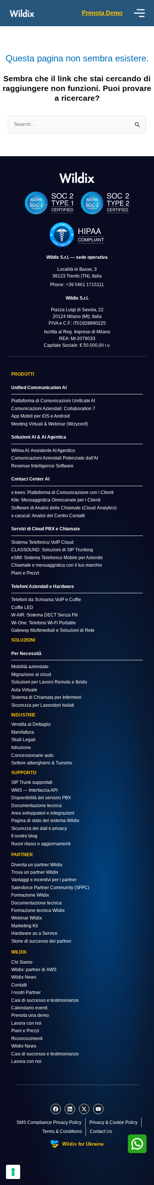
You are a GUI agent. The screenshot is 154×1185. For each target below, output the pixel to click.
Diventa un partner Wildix (36, 864)
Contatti (19, 985)
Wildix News (23, 977)
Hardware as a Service (34, 933)
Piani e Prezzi (25, 1030)
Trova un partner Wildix (34, 872)
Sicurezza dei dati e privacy (39, 828)
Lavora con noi (26, 1023)
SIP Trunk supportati (31, 782)
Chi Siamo (22, 962)
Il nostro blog (24, 836)
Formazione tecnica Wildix (38, 910)
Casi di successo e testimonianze (45, 1000)
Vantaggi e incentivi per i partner (44, 879)
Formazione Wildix (30, 895)
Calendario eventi (29, 1007)
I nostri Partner (26, 992)
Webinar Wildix (26, 918)
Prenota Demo (102, 13)
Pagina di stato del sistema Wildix (45, 820)
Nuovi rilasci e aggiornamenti (41, 843)
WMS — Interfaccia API (34, 790)
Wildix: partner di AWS (33, 969)
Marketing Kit (24, 925)
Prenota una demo (30, 1015)
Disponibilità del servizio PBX (41, 797)
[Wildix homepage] (22, 13)
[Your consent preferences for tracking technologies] (13, 1172)
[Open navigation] (139, 13)
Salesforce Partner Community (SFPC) (50, 887)
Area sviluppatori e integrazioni (42, 813)
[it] (77, 177)
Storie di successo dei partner (41, 941)
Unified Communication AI (39, 387)
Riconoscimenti (27, 1038)
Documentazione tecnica (36, 805)
